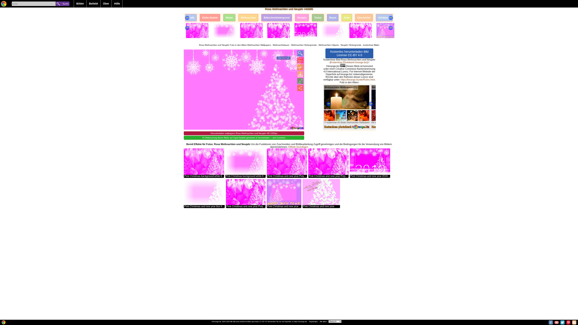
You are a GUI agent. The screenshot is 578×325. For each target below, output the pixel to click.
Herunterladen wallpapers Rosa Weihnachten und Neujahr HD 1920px (244, 133)
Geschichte (363, 17)
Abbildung (384, 17)
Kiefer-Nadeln (210, 17)
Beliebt (93, 3)
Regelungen (313, 321)
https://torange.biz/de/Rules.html (358, 79)
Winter (229, 17)
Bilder (80, 3)
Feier (347, 17)
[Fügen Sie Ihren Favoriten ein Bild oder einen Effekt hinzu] (188, 53)
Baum (332, 17)
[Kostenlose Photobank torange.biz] (4, 4)
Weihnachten (248, 17)
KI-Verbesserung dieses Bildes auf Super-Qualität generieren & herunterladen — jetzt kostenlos (244, 138)
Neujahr (301, 17)
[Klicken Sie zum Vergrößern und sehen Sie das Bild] (300, 53)
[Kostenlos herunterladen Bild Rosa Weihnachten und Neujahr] (300, 74)
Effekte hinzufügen (298, 147)
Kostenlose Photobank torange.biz (348, 62)
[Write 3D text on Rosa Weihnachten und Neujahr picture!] (300, 60)
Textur (318, 17)
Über (106, 3)
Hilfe (117, 3)
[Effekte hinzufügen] (300, 81)
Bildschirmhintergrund (277, 17)
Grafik (191, 17)
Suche (66, 4)
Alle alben (323, 321)
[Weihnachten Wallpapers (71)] (346, 129)
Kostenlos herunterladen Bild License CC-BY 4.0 (349, 53)
